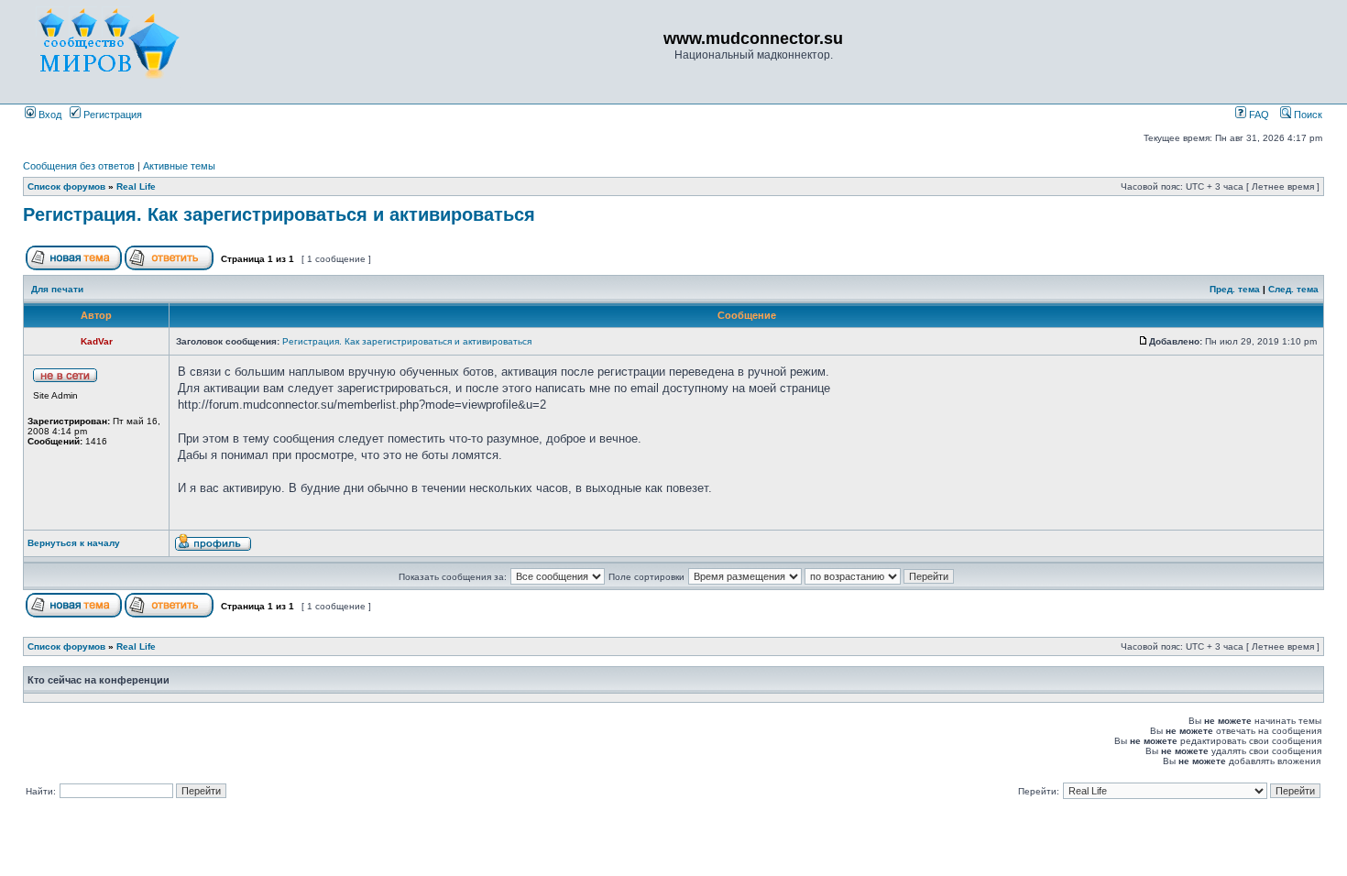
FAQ (1257, 114)
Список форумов (66, 186)
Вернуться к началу (73, 543)
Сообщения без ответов (79, 165)
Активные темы (179, 165)
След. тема (1293, 289)
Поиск (1306, 114)
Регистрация (111, 114)
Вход (48, 114)
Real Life (136, 186)
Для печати (57, 289)
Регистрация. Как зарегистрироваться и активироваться (279, 214)
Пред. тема (1235, 289)
